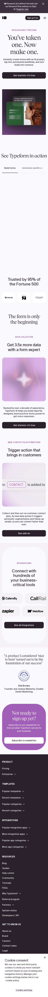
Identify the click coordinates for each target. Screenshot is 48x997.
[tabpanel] (24, 221)
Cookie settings (24, 990)
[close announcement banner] (43, 3)
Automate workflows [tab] (32, 168)
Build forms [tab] (10, 168)
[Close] (45, 957)
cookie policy (12, 980)
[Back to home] (5, 18)
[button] (9, 774)
